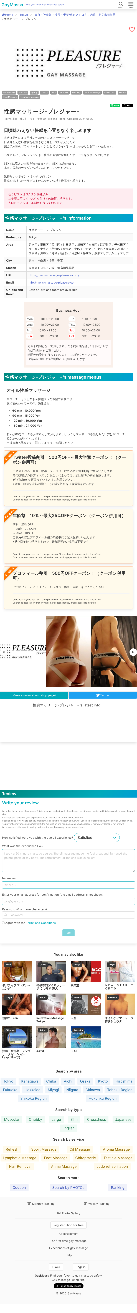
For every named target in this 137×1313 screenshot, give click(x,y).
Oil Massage (9, 92)
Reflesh (122, 92)
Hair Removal (20, 1166)
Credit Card (109, 92)
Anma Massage (64, 1166)
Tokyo (24, 14)
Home (9, 14)
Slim (54, 92)
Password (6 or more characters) (24, 909)
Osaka (85, 1081)
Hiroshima (124, 1081)
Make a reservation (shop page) (34, 695)
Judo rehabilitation (112, 1166)
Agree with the (30, 923)
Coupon (19, 1187)
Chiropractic (85, 1158)
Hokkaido (32, 1090)
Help (68, 1255)
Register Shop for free (68, 1225)
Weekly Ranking (98, 1203)
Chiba (51, 1081)
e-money (76, 92)
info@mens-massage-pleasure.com (52, 282)
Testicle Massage (92, 92)
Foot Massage (10, 97)
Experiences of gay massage (68, 1248)
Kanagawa (30, 1081)
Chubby (35, 1119)
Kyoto (103, 1081)
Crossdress (96, 1119)
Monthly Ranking (43, 1203)
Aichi (68, 1081)
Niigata (72, 1090)
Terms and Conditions (41, 923)
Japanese (64, 92)
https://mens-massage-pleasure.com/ (54, 275)
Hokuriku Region (103, 1098)
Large (56, 1119)
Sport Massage (44, 1149)
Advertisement (68, 1233)
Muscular (23, 92)
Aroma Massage (116, 1149)
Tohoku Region (120, 1090)
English (68, 1128)
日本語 (56, 1267)
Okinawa (92, 1090)
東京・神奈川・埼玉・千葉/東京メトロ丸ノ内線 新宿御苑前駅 (75, 14)
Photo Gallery (70, 1213)
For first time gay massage (68, 1241)
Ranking (118, 1187)
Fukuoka (10, 1090)
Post (68, 933)
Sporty (34, 92)
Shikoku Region (33, 1098)
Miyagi (53, 1090)
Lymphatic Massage (30, 97)
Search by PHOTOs (68, 1187)
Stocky (44, 92)
